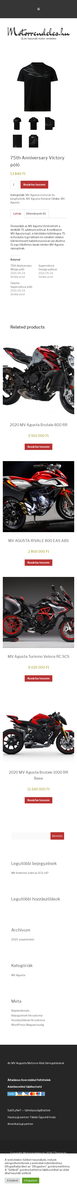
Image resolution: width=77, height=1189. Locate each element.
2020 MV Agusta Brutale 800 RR (38, 425)
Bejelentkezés (20, 1010)
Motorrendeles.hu (39, 32)
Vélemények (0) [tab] (36, 213)
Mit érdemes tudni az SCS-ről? (30, 872)
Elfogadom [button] (30, 1180)
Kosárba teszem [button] (38, 446)
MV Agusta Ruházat (38, 198)
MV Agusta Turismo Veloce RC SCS (38, 656)
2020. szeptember (22, 939)
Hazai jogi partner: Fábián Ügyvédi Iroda (31, 1117)
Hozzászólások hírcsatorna (28, 1020)
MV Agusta (18, 975)
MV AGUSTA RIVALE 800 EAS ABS (38, 540)
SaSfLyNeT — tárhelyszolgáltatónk (28, 1110)
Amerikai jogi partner (20, 1123)
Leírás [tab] (17, 213)
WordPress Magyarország (27, 1024)
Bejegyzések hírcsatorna (26, 1015)
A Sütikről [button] (12, 1180)
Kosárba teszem (34, 184)
